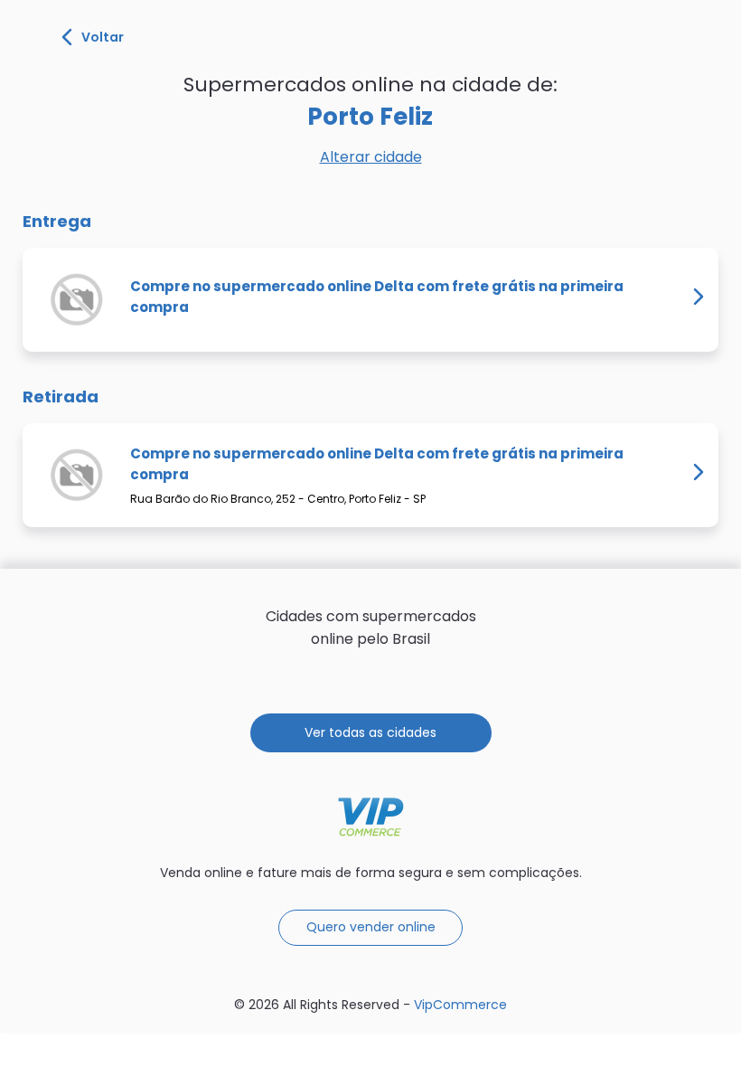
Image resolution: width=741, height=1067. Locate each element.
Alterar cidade (371, 156)
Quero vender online (371, 927)
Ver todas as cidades (370, 732)
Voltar (102, 37)
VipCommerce (371, 817)
